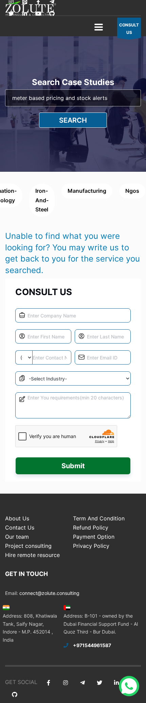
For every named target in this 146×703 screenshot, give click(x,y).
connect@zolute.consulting (49, 593)
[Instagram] (65, 683)
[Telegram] (82, 683)
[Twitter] (11, 14)
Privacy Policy (91, 545)
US (129, 28)
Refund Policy (90, 527)
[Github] (52, 14)
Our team (17, 536)
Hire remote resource (32, 555)
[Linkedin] (25, 14)
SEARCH (73, 120)
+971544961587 (92, 645)
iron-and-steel (42, 199)
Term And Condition (99, 518)
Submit (73, 466)
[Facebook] (48, 683)
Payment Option (93, 536)
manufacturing (87, 190)
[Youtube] (38, 14)
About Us (17, 518)
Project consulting (28, 545)
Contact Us (19, 527)
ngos (132, 190)
